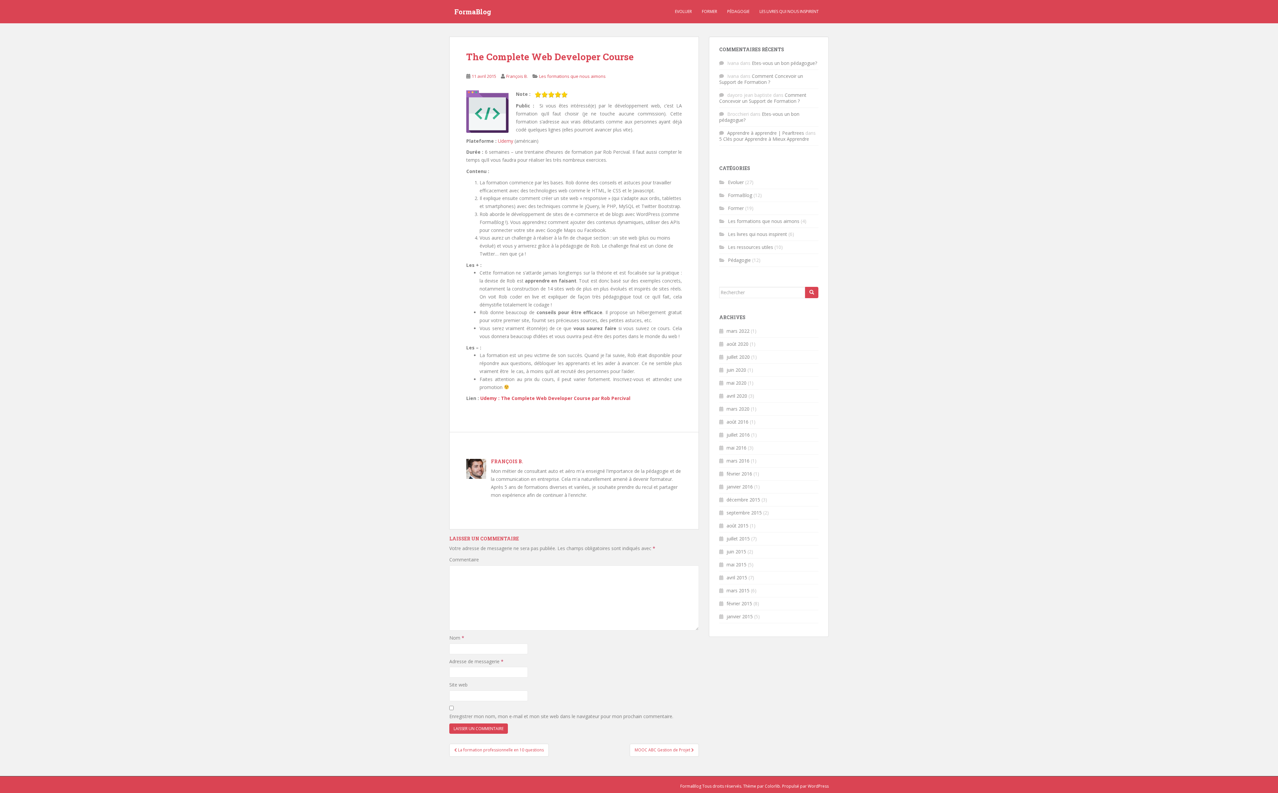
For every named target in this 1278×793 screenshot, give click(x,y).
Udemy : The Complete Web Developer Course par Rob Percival (555, 398)
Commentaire (464, 559)
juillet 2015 (738, 538)
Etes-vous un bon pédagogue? (784, 63)
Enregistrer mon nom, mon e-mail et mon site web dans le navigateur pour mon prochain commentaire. (561, 716)
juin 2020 (736, 370)
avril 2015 (737, 577)
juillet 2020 (738, 357)
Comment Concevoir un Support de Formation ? (761, 79)
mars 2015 (738, 590)
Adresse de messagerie (476, 661)
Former (709, 11)
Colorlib (772, 786)
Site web (458, 685)
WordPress (818, 786)
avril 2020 (737, 396)
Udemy (505, 141)
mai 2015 (736, 564)
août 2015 (737, 525)
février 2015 (739, 603)
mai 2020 (736, 383)
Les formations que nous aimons (572, 76)
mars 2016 (738, 461)
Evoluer (683, 11)
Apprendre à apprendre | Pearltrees (765, 133)
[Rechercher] (811, 292)
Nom (456, 638)
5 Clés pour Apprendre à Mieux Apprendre (764, 139)
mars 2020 (738, 409)
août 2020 (737, 344)
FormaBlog (472, 11)
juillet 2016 (738, 435)
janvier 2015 (740, 616)
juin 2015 (736, 551)
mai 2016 (736, 448)
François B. (517, 76)
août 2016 (737, 422)
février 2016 (739, 474)
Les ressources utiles (750, 247)
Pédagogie (738, 11)
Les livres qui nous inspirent (789, 11)
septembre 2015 (744, 512)
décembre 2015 (743, 499)
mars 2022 (738, 331)
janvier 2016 (740, 487)
